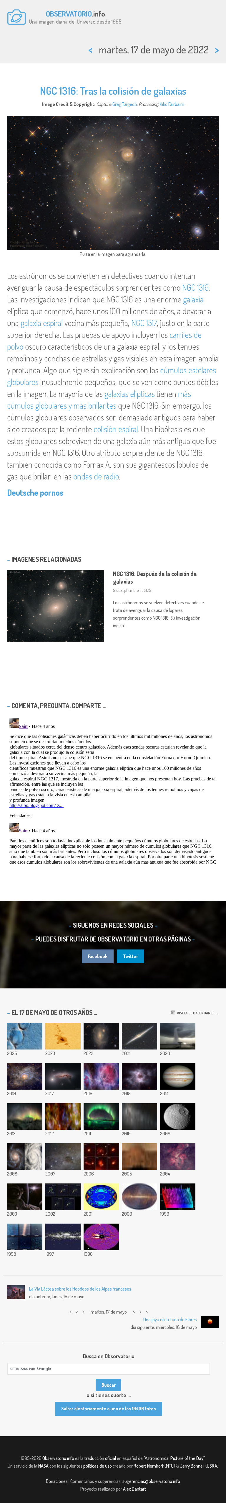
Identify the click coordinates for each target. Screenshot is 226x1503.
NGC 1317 (144, 322)
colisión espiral (116, 429)
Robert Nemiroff (149, 1466)
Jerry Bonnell (192, 1466)
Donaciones (57, 1481)
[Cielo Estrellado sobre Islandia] (101, 1116)
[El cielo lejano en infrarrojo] (139, 1196)
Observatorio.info (58, 1458)
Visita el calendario (194, 1013)
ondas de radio (96, 476)
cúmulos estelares (188, 370)
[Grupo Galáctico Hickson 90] (63, 1076)
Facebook (97, 956)
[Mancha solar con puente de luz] (63, 1036)
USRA (212, 1466)
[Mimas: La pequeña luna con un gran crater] (177, 1116)
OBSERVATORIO (69, 13)
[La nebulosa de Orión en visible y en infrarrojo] (101, 1076)
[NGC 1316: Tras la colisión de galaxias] (101, 1036)
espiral (53, 322)
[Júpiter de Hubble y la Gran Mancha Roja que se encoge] (177, 1076)
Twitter (130, 956)
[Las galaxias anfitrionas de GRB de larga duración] (101, 1156)
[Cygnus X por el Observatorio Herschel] (63, 1116)
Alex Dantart (134, 1489)
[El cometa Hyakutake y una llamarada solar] (101, 1237)
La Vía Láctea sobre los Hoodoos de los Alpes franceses (80, 1289)
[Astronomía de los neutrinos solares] (101, 1196)
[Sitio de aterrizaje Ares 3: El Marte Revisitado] (24, 1036)
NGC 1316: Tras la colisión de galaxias (113, 90)
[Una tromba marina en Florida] (177, 1036)
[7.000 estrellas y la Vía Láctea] (63, 1237)
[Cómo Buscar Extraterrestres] (177, 1196)
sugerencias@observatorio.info (151, 1481)
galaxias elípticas (129, 393)
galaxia (193, 299)
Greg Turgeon (124, 104)
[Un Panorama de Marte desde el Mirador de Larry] (139, 1156)
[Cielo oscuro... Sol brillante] (24, 1196)
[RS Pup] (24, 1076)
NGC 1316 (195, 287)
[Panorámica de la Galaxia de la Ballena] (139, 1116)
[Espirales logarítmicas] (24, 1156)
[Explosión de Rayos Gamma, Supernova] (63, 1196)
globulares (23, 381)
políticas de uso (97, 1466)
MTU (170, 1466)
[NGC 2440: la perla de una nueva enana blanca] (139, 1076)
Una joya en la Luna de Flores (170, 1319)
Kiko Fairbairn (172, 104)
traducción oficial (100, 1458)
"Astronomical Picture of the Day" (174, 1458)
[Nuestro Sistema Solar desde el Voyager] (24, 1237)
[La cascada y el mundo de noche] (24, 1116)
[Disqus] (113, 790)
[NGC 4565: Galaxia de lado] (139, 1036)
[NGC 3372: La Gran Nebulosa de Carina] (177, 1156)
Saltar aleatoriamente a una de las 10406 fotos (108, 1409)
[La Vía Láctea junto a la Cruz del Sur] (63, 1156)
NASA (43, 1466)
